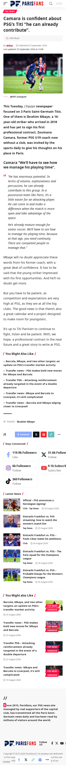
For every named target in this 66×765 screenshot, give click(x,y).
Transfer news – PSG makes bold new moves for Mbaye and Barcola (20, 626)
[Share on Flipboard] (44, 434)
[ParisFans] (27, 3)
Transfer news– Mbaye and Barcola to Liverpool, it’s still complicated (21, 671)
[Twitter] (56, 743)
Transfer (52, 610)
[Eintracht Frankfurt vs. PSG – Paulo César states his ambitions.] (11, 539)
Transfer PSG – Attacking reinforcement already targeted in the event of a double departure (30, 383)
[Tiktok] (20, 481)
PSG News (10, 11)
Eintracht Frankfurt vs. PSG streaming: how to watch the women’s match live (40, 520)
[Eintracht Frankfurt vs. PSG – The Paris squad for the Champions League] (11, 556)
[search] (50, 3)
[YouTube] (62, 743)
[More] (47, 759)
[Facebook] (20, 454)
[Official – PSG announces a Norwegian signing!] (11, 504)
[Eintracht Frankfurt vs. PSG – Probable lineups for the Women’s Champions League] (11, 574)
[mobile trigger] (6, 3)
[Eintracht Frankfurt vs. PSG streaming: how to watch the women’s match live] (11, 521)
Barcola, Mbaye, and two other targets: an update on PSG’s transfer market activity (23, 605)
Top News (34, 508)
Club (25, 508)
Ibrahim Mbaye (26, 421)
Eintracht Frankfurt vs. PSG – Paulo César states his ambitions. (42, 537)
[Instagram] (20, 468)
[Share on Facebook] (18, 759)
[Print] (40, 759)
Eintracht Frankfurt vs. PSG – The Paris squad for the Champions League (42, 555)
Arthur (9, 45)
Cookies (6, 761)
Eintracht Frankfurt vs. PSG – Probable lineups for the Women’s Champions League (43, 574)
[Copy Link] (33, 759)
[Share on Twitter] (25, 759)
